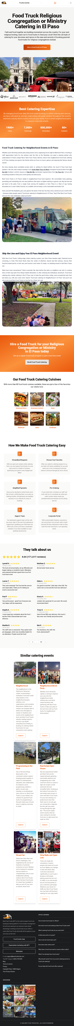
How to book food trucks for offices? (48, 921)
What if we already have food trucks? (48, 954)
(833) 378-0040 (17, 959)
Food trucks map (19, 939)
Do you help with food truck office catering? (50, 966)
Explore (20, 735)
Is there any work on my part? (46, 935)
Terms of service (7, 964)
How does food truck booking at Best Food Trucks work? (54, 925)
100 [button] (41, 642)
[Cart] (54, 3)
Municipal (19, 951)
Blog (4, 961)
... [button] (36, 642)
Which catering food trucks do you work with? (51, 930)
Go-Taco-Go (60, 172)
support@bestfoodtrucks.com (15, 956)
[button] (45, 642)
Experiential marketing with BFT (19, 945)
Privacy (5, 966)
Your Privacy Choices (9, 971)
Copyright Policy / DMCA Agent (11, 969)
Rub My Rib (30, 172)
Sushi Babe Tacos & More (40, 169)
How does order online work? (46, 944)
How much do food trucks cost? (47, 940)
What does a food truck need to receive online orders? (53, 949)
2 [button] (32, 642)
